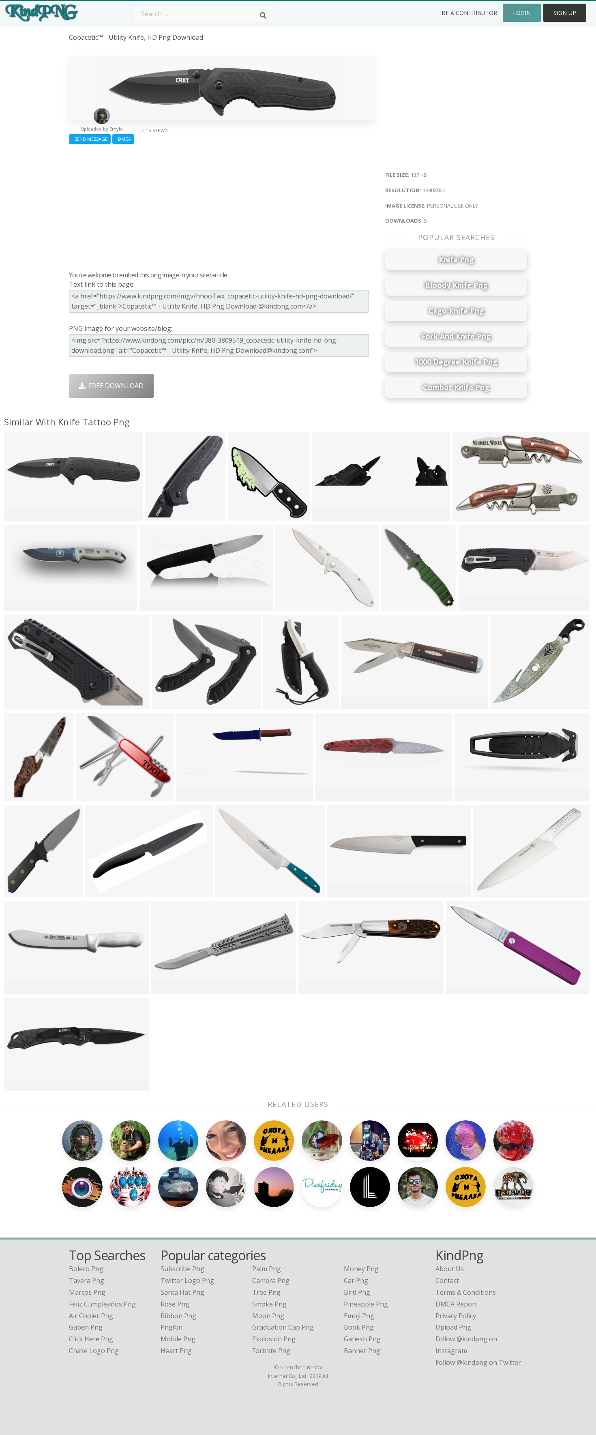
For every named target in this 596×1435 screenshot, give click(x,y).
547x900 (278, 703)
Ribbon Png (178, 1315)
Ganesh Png (362, 1338)
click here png (91, 1338)
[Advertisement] (222, 205)
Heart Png (176, 1350)
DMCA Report (456, 1304)
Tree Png (266, 1292)
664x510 (100, 891)
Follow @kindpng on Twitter (478, 1362)
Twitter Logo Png (187, 1280)
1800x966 (156, 605)
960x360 (356, 703)
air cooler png (91, 1315)
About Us (449, 1268)
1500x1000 (316, 988)
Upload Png (453, 1327)
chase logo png (94, 1350)
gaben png (86, 1327)
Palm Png (266, 1268)
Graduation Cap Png (283, 1327)
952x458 (166, 988)
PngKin (171, 1327)
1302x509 (21, 605)
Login (522, 13)
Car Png (356, 1280)
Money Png (361, 1268)
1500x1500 (508, 703)
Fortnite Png (271, 1350)
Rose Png (175, 1304)
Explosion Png (274, 1338)
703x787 (396, 605)
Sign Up (564, 13)
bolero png (86, 1268)
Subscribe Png (182, 1268)
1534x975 (193, 795)
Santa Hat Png (182, 1292)
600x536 (91, 795)
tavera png (86, 1280)
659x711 (19, 891)
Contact (447, 1280)
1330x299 (328, 515)
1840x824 (21, 515)
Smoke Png (269, 1304)
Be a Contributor (469, 13)
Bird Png (357, 1292)
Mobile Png (178, 1338)
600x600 (167, 703)
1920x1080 (473, 795)
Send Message (89, 139)
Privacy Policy (455, 1315)
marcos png (87, 1292)
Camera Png (270, 1280)
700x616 (230, 891)
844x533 (468, 515)
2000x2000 (333, 795)
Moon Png (268, 1315)
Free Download (115, 385)
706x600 (19, 795)
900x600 (461, 988)
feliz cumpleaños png (102, 1304)
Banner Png (362, 1350)
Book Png (359, 1327)
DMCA (123, 139)
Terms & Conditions (465, 1292)
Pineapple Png (366, 1304)
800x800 (19, 988)
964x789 (290, 605)
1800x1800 (491, 891)
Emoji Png (359, 1315)
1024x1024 (246, 515)
